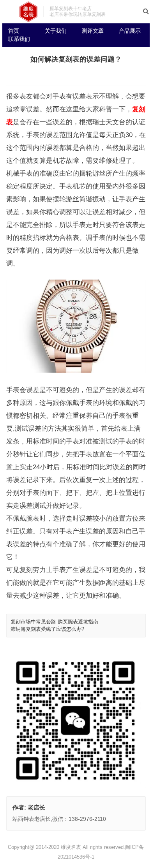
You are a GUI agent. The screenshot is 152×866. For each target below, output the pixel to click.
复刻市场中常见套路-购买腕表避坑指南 (54, 622)
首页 (13, 31)
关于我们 (56, 31)
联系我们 (19, 39)
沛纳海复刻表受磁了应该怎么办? (47, 629)
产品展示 (130, 31)
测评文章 (93, 31)
